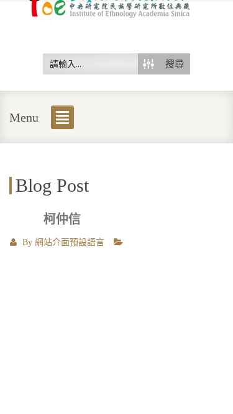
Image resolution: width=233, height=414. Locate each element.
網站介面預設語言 (69, 242)
